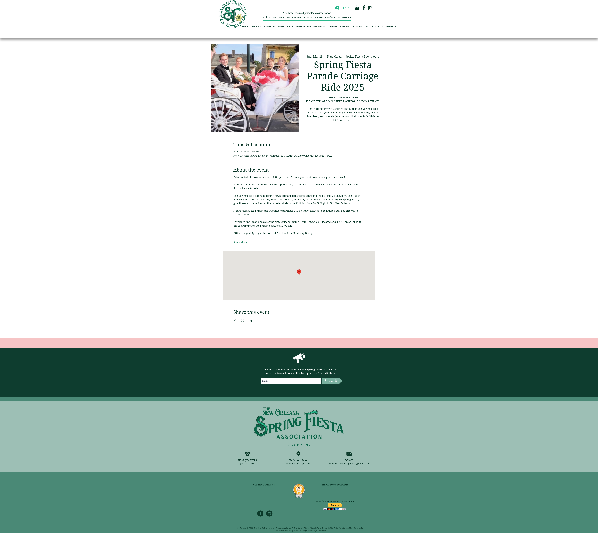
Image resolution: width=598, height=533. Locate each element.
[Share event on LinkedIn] (250, 320)
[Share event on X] (242, 320)
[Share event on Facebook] (234, 320)
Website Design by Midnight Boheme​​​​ (310, 530)
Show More (240, 242)
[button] (357, 7)
